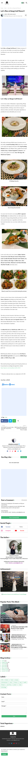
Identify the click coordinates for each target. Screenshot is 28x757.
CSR (2, 680)
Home (2, 8)
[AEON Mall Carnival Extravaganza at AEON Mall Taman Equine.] (5, 647)
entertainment (4, 682)
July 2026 (4, 663)
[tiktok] (12, 451)
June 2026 (4, 665)
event (11, 682)
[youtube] (15, 451)
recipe (20, 684)
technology (3, 687)
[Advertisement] (14, 33)
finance (16, 682)
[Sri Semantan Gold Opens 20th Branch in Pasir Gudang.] (5, 628)
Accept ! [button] (4, 754)
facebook (8, 527)
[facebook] (7, 451)
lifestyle (3, 684)
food (5, 8)
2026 (3, 660)
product (15, 684)
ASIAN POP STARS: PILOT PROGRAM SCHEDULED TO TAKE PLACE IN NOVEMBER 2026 (18, 637)
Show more (23, 457)
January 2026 (5, 671)
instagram (8, 530)
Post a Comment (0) (14, 517)
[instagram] (10, 451)
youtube (22, 530)
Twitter (10, 420)
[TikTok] (19, 743)
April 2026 (4, 666)
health (25, 682)
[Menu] (2, 2)
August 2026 (5, 662)
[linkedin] (20, 451)
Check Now (3, 751)
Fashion (7, 680)
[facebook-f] (9, 743)
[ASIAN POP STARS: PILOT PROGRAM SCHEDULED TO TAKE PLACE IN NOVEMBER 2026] (5, 638)
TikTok (21, 527)
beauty (16, 680)
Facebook (5, 421)
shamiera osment (13, 444)
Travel (12, 680)
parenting (9, 684)
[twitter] (18, 451)
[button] (22, 3)
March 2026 (5, 668)
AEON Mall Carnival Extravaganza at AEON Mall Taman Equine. (18, 646)
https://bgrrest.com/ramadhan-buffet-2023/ (11, 367)
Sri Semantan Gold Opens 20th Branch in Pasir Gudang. (19, 627)
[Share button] (18, 420)
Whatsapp (14, 420)
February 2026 (5, 669)
